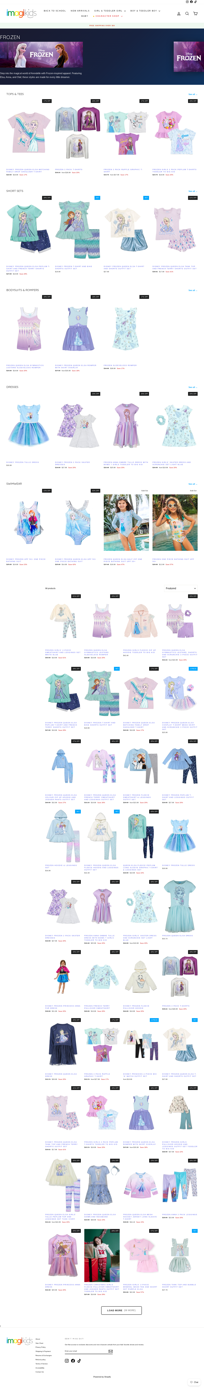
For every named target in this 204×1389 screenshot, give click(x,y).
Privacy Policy (41, 1347)
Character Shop (106, 16)
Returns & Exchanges (44, 1355)
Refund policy (41, 1359)
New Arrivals (80, 11)
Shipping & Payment (43, 1351)
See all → (193, 94)
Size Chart (39, 1343)
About (38, 1339)
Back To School (55, 11)
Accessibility (40, 1368)
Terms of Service (42, 1364)
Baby (84, 16)
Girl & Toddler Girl (108, 11)
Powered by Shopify (102, 1377)
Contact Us (40, 1372)
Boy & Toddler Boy (144, 11)
